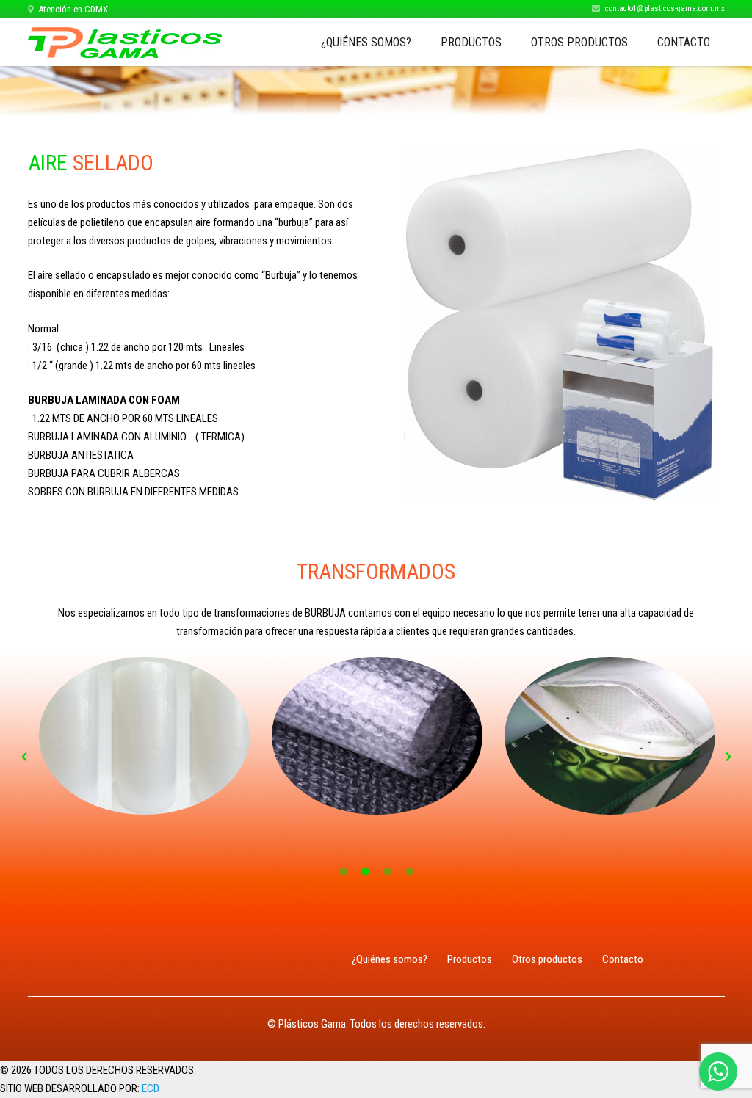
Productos (469, 959)
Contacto (622, 959)
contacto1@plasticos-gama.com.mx (665, 8)
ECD (150, 1088)
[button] (24, 756)
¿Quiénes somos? (389, 959)
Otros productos (547, 959)
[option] (144, 736)
